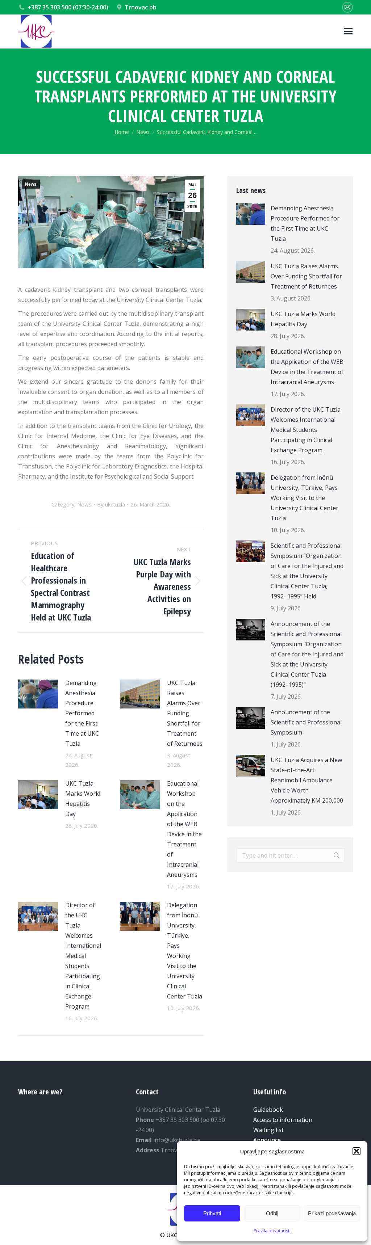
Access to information (282, 1120)
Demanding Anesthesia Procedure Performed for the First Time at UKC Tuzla (82, 713)
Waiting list (268, 1130)
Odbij (272, 1213)
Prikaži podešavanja (332, 1213)
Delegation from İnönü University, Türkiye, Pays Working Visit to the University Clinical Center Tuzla (184, 950)
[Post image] (38, 694)
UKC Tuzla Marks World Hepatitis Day (82, 798)
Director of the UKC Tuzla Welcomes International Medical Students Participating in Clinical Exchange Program (83, 955)
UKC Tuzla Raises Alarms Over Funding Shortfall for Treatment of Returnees (185, 713)
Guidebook (268, 1110)
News (31, 184)
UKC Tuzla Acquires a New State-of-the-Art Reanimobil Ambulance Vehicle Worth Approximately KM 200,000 (307, 780)
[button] (356, 1151)
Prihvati (212, 1213)
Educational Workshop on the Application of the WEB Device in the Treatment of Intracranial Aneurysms (184, 829)
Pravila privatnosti (272, 1231)
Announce (267, 1140)
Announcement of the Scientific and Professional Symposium (306, 722)
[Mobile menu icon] (348, 31)
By (111, 504)
